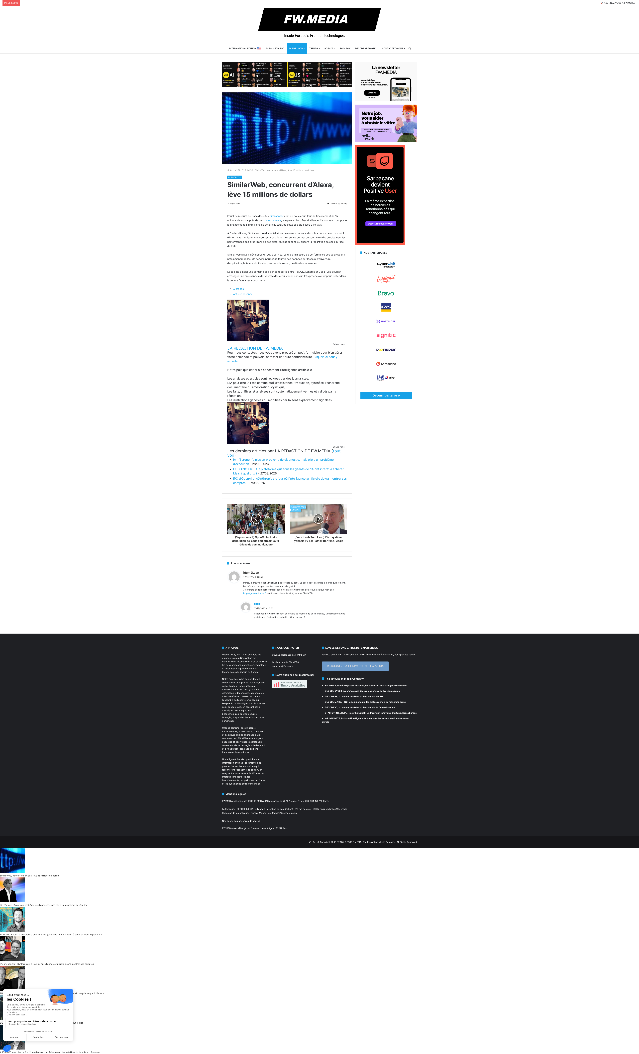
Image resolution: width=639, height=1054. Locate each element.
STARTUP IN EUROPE (336, 713)
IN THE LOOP (296, 48)
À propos (238, 288)
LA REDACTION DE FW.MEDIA (255, 348)
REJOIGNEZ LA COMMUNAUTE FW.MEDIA (355, 666)
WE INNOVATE (332, 718)
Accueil (233, 170)
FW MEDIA (330, 685)
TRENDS (313, 48)
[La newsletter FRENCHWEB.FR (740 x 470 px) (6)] (386, 100)
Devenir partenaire (386, 395)
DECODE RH (331, 696)
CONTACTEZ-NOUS (392, 48)
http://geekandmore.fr (255, 593)
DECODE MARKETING (336, 702)
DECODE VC (331, 707)
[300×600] (380, 244)
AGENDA (328, 48)
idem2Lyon (251, 572)
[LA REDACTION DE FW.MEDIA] (248, 340)
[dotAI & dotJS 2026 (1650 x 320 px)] (287, 74)
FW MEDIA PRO (276, 48)
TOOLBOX (345, 48)
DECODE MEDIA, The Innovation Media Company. (370, 842)
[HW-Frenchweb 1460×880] (386, 140)
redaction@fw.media (282, 666)
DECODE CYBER (333, 691)
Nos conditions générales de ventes (241, 821)
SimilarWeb (276, 216)
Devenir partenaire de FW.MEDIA (289, 655)
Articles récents (242, 294)
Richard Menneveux (261, 813)
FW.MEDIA (242, 654)
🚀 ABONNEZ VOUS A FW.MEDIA (618, 2)
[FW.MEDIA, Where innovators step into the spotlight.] (319, 24)
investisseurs (273, 220)
